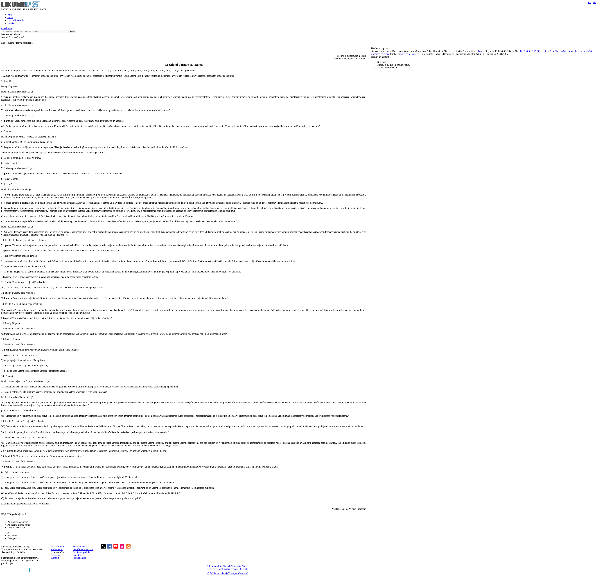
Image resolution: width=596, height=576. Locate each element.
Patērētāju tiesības (540, 51)
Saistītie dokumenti (380, 56)
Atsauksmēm (57, 552)
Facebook (12, 535)
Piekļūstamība (79, 557)
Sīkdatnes (77, 555)
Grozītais (381, 62)
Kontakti (55, 557)
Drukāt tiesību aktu (16, 527)
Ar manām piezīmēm (17, 522)
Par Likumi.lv (57, 546)
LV (589, 2)
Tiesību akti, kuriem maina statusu (393, 64)
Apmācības (56, 555)
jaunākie (11, 23)
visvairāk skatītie (15, 20)
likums (481, 51)
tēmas (10, 17)
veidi (9, 14)
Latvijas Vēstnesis (409, 54)
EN (594, 2)
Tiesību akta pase (379, 48)
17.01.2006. (526, 51)
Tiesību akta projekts (387, 67)
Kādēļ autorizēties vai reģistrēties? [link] (17, 42)
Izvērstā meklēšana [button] (10, 34)
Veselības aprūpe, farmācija (563, 51)
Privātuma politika (81, 552)
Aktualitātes (57, 549)
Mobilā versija (80, 546)
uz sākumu (6, 28)
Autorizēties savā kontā (12, 37)
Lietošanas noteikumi (83, 549)
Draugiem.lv (13, 538)
